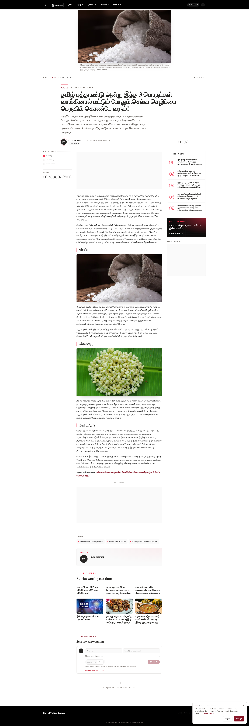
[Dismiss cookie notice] (243, 705)
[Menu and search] (46, 4)
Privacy (187, 713)
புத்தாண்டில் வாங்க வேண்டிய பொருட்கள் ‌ (144, 541)
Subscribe (174, 233)
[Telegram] (60, 177)
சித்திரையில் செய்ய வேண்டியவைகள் (90, 541)
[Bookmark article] (69, 177)
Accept (239, 719)
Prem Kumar (77, 140)
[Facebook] (55, 177)
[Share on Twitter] (186, 142)
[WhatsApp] (45, 177)
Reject (227, 719)
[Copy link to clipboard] (65, 177)
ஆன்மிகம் (55, 78)
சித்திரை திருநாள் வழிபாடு (116, 541)
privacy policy (208, 713)
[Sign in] (203, 4)
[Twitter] (50, 177)
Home (46, 78)
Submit (154, 662)
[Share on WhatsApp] (180, 142)
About (180, 713)
